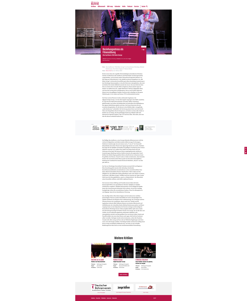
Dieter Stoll (108, 70)
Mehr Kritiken (123, 274)
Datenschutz (114, 298)
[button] (142, 49)
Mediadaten (137, 3)
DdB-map (110, 6)
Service (136, 6)
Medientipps (101, 3)
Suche (143, 6)
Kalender (117, 6)
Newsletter (98, 298)
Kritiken (93, 6)
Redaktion (93, 298)
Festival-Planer (119, 3)
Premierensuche (119, 1)
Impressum (109, 298)
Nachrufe (100, 1)
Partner (136, 1)
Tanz (93, 1)
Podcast (129, 6)
